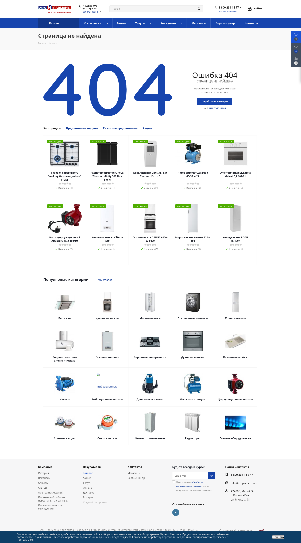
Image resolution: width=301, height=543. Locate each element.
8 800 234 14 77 (229, 7)
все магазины (91, 11)
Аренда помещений (51, 492)
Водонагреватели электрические (64, 358)
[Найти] (199, 8)
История (43, 473)
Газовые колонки (107, 357)
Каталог (88, 473)
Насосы (65, 399)
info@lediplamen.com (244, 483)
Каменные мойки (235, 357)
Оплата (87, 487)
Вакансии (44, 478)
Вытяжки (64, 318)
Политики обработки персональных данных (80, 537)
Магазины (134, 473)
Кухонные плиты (107, 318)
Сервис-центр (136, 478)
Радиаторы (192, 438)
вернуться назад (217, 107)
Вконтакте (175, 512)
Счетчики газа (107, 438)
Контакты (135, 467)
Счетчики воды (64, 438)
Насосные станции (193, 399)
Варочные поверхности (150, 357)
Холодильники (235, 318)
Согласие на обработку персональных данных (161, 537)
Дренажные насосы (150, 399)
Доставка (88, 492)
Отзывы (43, 482)
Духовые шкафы (192, 357)
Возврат (88, 497)
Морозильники (150, 318)
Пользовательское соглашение (50, 507)
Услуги (87, 482)
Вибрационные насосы (107, 399)
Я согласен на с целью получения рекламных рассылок (194, 486)
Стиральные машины (192, 318)
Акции (87, 478)
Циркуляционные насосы (235, 399)
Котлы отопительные (150, 438)
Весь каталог (104, 280)
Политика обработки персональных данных (53, 499)
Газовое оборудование (235, 438)
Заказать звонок (228, 11)
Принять (278, 537)
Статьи (42, 487)
